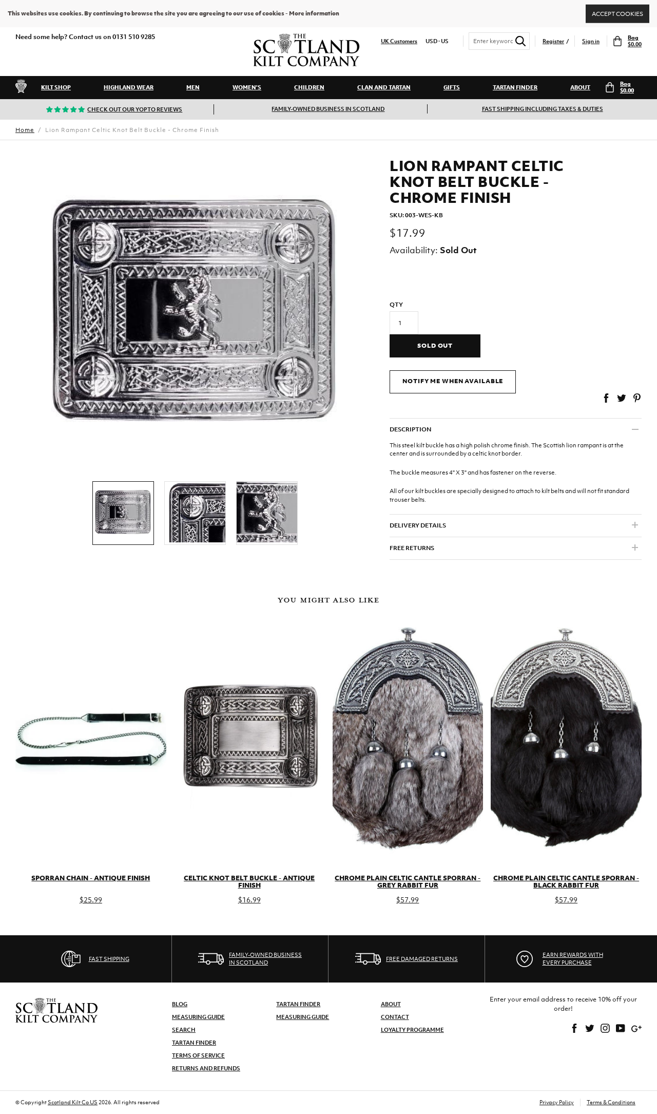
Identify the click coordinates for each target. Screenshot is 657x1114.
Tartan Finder (515, 87)
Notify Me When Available (452, 381)
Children (309, 87)
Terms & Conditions (611, 1102)
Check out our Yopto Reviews (134, 109)
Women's (247, 87)
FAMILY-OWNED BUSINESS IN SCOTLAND (328, 109)
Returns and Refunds (206, 1068)
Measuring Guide (198, 1017)
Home (24, 130)
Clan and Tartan (384, 87)
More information (314, 13)
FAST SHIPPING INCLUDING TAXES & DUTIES (542, 109)
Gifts (451, 87)
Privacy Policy (556, 1102)
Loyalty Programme (412, 1030)
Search (184, 1030)
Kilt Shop (56, 87)
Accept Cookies (617, 13)
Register (553, 41)
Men (193, 87)
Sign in (591, 41)
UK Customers (399, 41)
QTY (396, 304)
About (580, 87)
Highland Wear (128, 87)
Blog (179, 1004)
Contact (395, 1017)
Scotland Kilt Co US (73, 1102)
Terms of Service (198, 1055)
